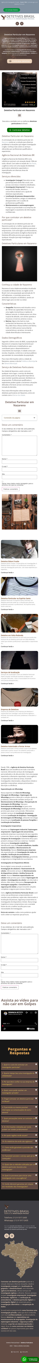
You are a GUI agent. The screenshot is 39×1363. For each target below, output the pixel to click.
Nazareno (5, 142)
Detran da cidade (19, 395)
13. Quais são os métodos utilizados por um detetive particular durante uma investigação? (18, 1167)
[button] (19, 115)
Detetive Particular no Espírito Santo (16, 598)
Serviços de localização (10, 672)
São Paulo (32, 163)
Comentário (7, 435)
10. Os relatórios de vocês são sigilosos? (17, 1141)
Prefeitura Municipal (28, 361)
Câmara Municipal (10, 363)
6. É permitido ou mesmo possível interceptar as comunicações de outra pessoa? (16, 1109)
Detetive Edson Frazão (10, 561)
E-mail (5, 466)
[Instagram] (21, 23)
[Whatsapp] (17, 23)
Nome (4, 459)
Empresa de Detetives (10, 709)
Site (3, 474)
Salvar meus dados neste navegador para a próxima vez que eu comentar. (17, 484)
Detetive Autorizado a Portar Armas (15, 746)
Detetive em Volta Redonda (12, 635)
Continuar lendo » (7, 572)
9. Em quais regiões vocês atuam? (15, 1135)
